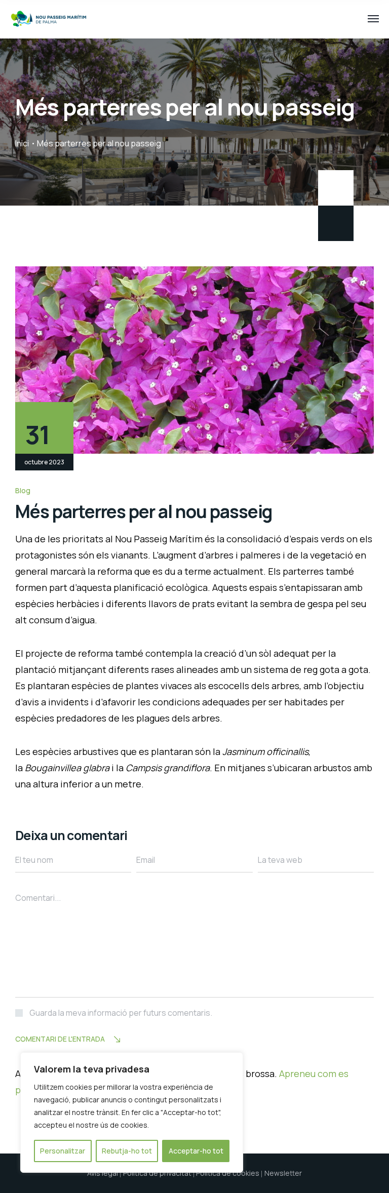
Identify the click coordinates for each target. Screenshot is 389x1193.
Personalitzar (62, 1151)
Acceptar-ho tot (196, 1151)
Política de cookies (227, 1173)
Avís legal (102, 1173)
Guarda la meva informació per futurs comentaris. (120, 1012)
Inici (22, 143)
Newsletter (283, 1173)
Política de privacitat (157, 1173)
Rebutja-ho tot (127, 1151)
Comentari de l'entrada (60, 1039)
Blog (22, 490)
